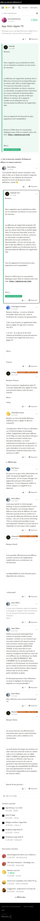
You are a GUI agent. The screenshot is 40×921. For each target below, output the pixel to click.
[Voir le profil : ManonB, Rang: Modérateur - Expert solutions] (8, 713)
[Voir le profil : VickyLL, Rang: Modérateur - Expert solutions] (8, 373)
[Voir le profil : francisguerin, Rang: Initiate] (8, 308)
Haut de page (28, 906)
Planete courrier (13, 870)
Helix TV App (10, 815)
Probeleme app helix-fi (14, 837)
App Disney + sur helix (14, 808)
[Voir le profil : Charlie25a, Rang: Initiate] (8, 414)
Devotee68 (11, 19)
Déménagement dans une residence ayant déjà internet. (21, 855)
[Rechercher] (19, 7)
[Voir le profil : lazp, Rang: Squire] (8, 469)
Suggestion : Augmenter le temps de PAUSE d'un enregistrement (21, 889)
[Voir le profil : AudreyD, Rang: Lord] (7, 194)
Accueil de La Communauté (11, 906)
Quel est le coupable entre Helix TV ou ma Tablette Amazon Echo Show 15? (22, 881)
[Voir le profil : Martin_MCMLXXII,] (4, 882)
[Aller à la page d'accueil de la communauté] (8, 8)
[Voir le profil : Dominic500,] (4, 864)
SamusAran (20, 891)
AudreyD (12, 46)
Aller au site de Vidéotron (10, 2)
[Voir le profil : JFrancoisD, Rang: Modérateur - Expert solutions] (8, 537)
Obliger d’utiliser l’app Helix (16, 822)
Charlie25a (14, 413)
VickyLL (14, 372)
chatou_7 (17, 825)
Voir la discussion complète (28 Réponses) (17, 159)
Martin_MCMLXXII (22, 883)
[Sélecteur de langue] (14, 8)
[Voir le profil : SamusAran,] (4, 890)
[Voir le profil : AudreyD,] (6, 47)
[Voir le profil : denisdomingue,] (4, 856)
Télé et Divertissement (10, 13)
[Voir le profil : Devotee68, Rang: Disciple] (4, 20)
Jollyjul (16, 818)
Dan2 (9, 167)
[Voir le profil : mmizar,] (4, 872)
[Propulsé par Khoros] (20, 916)
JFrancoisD (15, 536)
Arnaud (16, 832)
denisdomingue (21, 857)
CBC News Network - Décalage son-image (21, 863)
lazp (12, 468)
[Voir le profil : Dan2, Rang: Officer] (4, 168)
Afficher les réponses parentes (11, 162)
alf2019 (15, 810)
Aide (3, 910)
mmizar (18, 875)
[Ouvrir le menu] (37, 13)
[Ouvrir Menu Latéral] (3, 7)
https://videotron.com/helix (19, 135)
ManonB (14, 712)
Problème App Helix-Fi (14, 830)
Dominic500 (20, 865)
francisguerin (15, 306)
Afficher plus (12, 462)
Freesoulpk (18, 840)
